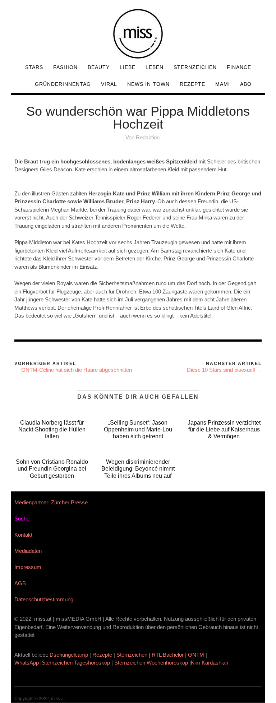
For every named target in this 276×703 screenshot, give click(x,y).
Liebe (127, 67)
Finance (239, 67)
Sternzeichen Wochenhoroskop (151, 663)
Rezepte (192, 84)
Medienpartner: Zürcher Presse (51, 502)
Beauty (99, 67)
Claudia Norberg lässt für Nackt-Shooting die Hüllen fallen (52, 429)
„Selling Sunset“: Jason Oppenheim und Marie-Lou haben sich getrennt (138, 429)
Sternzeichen (195, 67)
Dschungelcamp (69, 655)
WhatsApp (26, 663)
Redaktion (148, 137)
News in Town (148, 84)
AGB (20, 583)
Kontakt (23, 535)
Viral (109, 84)
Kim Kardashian (210, 663)
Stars (34, 67)
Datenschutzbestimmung (43, 599)
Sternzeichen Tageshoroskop (76, 663)
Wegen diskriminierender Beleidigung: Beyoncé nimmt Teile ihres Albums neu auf (138, 468)
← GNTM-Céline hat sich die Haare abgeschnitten (73, 370)
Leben (155, 67)
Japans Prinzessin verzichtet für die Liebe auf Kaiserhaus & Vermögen (224, 429)
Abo (246, 84)
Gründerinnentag (63, 84)
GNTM (196, 655)
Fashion (65, 67)
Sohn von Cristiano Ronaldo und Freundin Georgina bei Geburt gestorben (52, 468)
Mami (222, 84)
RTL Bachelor (168, 655)
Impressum (27, 567)
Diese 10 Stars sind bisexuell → (224, 370)
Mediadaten (28, 551)
